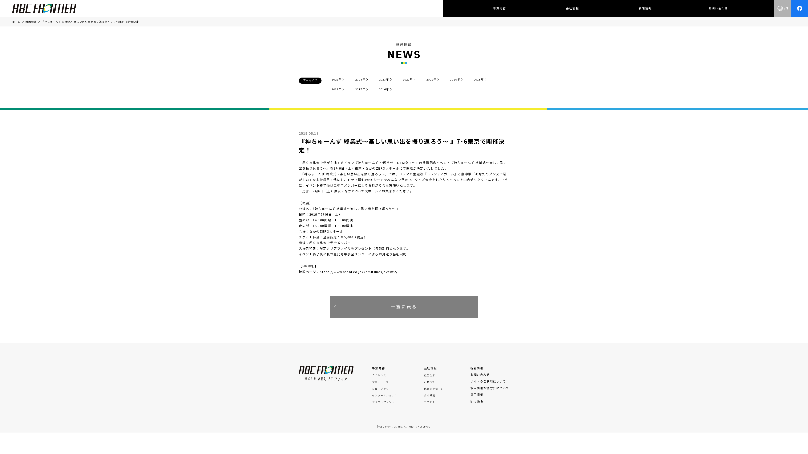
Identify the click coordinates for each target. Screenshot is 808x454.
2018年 (336, 89)
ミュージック (380, 388)
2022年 (408, 79)
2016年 (384, 89)
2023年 (384, 79)
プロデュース (380, 382)
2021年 (431, 79)
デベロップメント (383, 402)
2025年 (336, 79)
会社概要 (429, 395)
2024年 (360, 79)
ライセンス (379, 375)
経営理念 (429, 375)
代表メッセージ (434, 388)
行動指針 (429, 382)
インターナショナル (384, 395)
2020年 (455, 79)
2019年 (479, 79)
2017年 (360, 89)
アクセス (429, 402)
